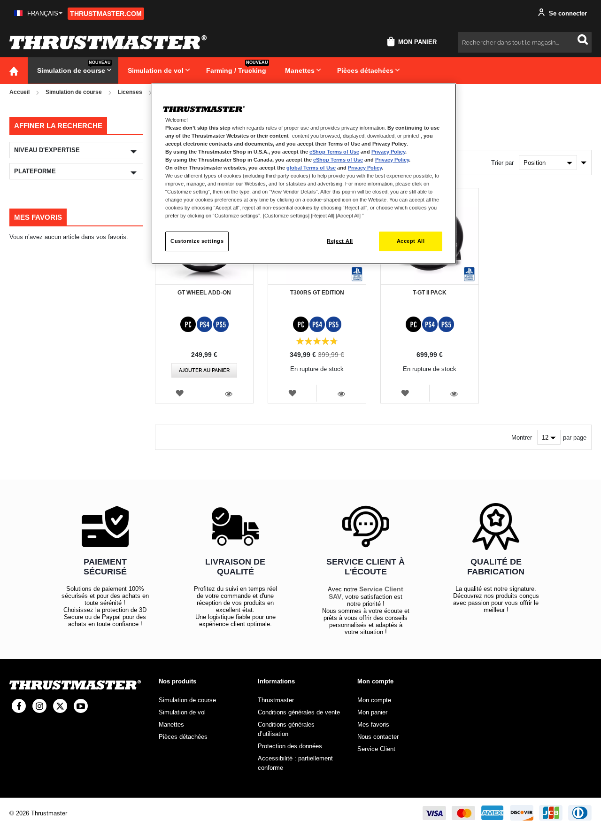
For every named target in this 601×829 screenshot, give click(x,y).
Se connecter (567, 13)
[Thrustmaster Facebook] (19, 706)
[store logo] (108, 42)
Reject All (340, 241)
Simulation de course (74, 92)
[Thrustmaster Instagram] (39, 706)
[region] (303, 174)
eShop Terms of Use (334, 152)
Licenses (130, 92)
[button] (38, 13)
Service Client (376, 748)
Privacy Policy (388, 152)
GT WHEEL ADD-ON (204, 292)
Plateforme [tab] (35, 171)
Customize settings (196, 241)
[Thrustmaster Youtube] (81, 706)
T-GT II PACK (430, 292)
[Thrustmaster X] (60, 706)
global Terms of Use (311, 167)
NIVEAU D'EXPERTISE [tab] (47, 150)
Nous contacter (378, 736)
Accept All (411, 241)
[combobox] (525, 42)
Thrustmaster (276, 700)
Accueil (19, 92)
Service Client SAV (366, 592)
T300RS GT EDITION (317, 292)
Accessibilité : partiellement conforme (295, 763)
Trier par (502, 162)
